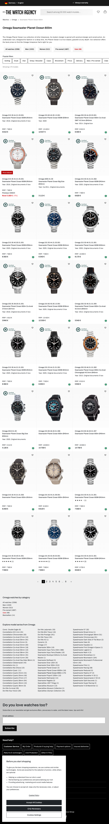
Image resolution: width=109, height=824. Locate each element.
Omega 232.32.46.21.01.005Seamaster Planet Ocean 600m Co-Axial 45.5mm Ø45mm (90, 306)
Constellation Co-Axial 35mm (14, 647)
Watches (6, 20)
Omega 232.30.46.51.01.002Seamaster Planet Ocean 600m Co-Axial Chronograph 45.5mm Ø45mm (90, 369)
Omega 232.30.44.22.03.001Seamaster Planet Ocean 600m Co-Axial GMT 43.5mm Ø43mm (90, 117)
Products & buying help (43, 746)
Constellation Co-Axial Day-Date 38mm (17, 660)
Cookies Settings (34, 815)
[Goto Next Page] (71, 581)
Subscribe (9, 728)
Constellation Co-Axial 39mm (14, 655)
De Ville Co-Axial (9, 688)
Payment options (63, 746)
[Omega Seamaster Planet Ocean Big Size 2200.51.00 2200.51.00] (54, 155)
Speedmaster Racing (81, 668)
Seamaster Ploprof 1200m (48, 675)
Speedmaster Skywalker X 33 (84, 675)
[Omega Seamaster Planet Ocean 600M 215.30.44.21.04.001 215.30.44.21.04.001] (18, 155)
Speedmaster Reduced (81, 670)
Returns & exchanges (13, 753)
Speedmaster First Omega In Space (86, 647)
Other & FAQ (46, 753)
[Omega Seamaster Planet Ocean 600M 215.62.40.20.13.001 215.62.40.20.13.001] (54, 92)
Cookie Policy (34, 795)
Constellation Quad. (10, 670)
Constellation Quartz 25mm (13, 675)
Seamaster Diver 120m (46, 663)
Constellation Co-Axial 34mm (14, 645)
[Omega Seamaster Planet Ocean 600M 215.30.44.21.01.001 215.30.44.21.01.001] (18, 344)
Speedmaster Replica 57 (82, 673)
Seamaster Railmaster (46, 678)
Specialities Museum (46, 686)
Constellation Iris (9, 665)
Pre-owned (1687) (62, 49)
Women (5, 608)
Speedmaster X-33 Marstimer (84, 686)
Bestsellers (7, 615)
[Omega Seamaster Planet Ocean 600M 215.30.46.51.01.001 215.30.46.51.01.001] (90, 219)
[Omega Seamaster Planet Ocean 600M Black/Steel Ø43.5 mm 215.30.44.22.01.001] (90, 532)
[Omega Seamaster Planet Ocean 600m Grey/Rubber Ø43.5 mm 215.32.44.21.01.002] (18, 471)
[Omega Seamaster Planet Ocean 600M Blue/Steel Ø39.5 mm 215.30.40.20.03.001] (54, 532)
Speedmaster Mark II (81, 652)
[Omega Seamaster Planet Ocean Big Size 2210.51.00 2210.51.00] (18, 408)
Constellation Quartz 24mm (13, 673)
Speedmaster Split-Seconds (83, 680)
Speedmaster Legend (81, 650)
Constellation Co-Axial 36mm (14, 650)
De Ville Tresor (43, 637)
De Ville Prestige (44, 635)
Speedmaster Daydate (81, 645)
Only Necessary (34, 809)
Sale (4, 613)
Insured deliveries (81, 746)
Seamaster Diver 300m (46, 665)
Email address (8, 716)
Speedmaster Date (80, 642)
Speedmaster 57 (79, 630)
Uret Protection (31, 753)
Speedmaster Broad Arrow (83, 632)
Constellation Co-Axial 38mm (14, 652)
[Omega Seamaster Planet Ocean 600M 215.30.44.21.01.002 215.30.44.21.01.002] (90, 155)
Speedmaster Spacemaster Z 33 (85, 678)
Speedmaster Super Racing (83, 683)
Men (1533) (29, 49)
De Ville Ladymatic (45, 630)
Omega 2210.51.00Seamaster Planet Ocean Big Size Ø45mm (15, 433)
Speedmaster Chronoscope (83, 637)
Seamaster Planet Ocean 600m (50, 673)
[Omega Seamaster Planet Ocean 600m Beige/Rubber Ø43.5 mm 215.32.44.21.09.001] (54, 471)
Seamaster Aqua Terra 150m (48, 650)
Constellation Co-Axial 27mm (14, 637)
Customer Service (11, 746)
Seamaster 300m (44, 647)
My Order (26, 746)
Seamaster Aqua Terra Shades (49, 652)
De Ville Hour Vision (10, 691)
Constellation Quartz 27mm (13, 678)
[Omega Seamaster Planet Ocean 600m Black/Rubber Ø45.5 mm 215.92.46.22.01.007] (90, 408)
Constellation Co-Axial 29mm (14, 640)
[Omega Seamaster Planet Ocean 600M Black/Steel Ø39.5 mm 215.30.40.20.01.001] (18, 532)
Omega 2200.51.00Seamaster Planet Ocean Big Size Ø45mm (51, 181)
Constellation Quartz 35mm (13, 683)
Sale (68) (78, 49)
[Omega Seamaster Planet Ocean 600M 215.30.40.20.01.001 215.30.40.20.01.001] (18, 219)
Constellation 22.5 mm (11, 632)
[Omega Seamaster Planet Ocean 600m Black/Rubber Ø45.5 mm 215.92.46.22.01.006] (54, 408)
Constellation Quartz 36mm (13, 686)
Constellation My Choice (12, 668)
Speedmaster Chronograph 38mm (85, 635)
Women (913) (45, 49)
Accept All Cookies (34, 803)
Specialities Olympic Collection (49, 691)
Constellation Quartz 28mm (13, 680)
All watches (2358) (12, 49)
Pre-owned (7, 610)
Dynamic (41, 642)
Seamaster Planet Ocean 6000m (50, 670)
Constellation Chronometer (13, 635)
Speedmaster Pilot (80, 665)
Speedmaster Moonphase (83, 655)
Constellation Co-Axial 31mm (14, 642)
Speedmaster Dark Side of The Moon (87, 640)
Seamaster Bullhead (45, 660)
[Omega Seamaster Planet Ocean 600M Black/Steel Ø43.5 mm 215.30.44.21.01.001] (90, 471)
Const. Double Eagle (10, 630)
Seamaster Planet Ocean (47, 668)
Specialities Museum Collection (50, 688)
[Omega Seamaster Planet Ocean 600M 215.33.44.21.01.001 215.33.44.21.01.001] (54, 344)
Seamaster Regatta (45, 680)
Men (4, 605)
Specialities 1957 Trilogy (47, 683)
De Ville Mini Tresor (45, 632)
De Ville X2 (42, 640)
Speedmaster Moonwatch (82, 658)
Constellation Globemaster (13, 663)
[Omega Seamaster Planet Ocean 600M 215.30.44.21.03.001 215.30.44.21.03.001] (18, 92)
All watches (7, 602)
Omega (14, 20)
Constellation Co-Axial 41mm (14, 658)
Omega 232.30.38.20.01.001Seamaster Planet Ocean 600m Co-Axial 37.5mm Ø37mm (17, 306)
